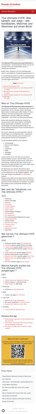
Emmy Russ (13, 170)
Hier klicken (21, 363)
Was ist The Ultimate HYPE (10, 86)
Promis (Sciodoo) (8, 11)
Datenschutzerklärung (21, 411)
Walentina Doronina (11, 228)
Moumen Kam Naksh (11, 222)
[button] (3, 410)
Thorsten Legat (9, 224)
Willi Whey (8, 261)
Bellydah (7, 202)
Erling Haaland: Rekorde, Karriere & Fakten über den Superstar (16, 377)
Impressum (11, 411)
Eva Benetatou (26, 174)
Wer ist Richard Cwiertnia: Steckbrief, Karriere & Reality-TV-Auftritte (16, 400)
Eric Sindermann (10, 215)
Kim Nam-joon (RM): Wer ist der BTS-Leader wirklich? (15, 389)
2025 (6, 89)
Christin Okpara (9, 206)
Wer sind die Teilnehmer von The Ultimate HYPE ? (17, 88)
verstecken (20, 83)
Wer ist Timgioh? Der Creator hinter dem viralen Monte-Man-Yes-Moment (16, 394)
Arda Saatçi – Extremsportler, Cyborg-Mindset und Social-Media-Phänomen (17, 383)
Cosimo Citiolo (9, 208)
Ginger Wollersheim (11, 219)
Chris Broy (8, 204)
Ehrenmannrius (9, 213)
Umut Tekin (8, 226)
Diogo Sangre (9, 209)
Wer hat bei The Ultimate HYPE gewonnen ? (16, 91)
